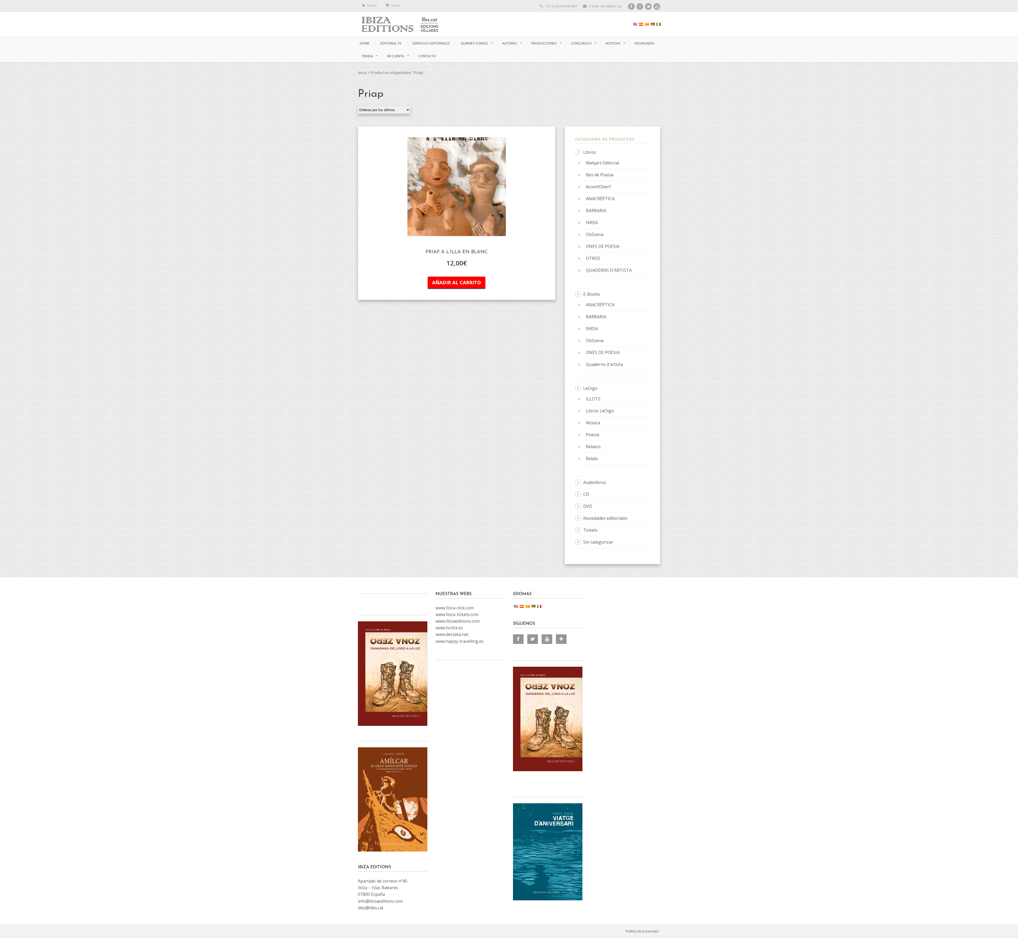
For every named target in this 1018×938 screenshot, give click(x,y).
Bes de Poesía (599, 175)
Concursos (581, 43)
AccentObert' (599, 187)
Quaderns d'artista (604, 364)
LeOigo (590, 388)
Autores (509, 43)
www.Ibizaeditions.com (458, 621)
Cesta (396, 5)
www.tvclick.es (449, 628)
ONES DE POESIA (603, 246)
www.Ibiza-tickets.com (457, 614)
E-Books (591, 294)
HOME (365, 43)
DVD (587, 506)
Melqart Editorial (602, 163)
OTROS (593, 258)
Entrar (372, 5)
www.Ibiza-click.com (455, 608)
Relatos (593, 447)
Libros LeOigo (600, 411)
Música (593, 423)
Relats (592, 458)
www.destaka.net (452, 634)
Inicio (362, 72)
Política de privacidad (642, 931)
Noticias (613, 43)
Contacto (427, 56)
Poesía (592, 435)
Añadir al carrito (456, 282)
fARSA (592, 222)
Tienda (367, 56)
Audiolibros (594, 482)
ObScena (594, 234)
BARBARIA (596, 210)
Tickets (590, 530)
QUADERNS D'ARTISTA (609, 270)
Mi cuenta (395, 56)
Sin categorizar (598, 542)
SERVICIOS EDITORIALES (431, 43)
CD (586, 494)
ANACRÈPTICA (600, 199)
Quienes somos (474, 43)
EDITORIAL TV (390, 43)
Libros (589, 152)
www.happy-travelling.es (460, 641)
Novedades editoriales (605, 518)
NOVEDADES (645, 43)
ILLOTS (593, 399)
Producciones (544, 43)
